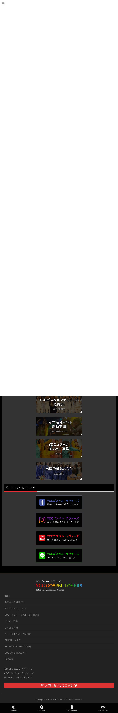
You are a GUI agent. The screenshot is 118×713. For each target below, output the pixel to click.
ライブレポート (72, 710)
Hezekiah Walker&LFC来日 (18, 646)
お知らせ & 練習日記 (15, 602)
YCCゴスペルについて (15, 608)
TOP (7, 596)
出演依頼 (9, 659)
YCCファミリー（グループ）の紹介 (22, 615)
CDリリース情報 (13, 640)
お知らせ (14, 710)
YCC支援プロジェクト (15, 653)
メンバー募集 (11, 621)
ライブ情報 (41, 710)
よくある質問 (11, 627)
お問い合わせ (103, 710)
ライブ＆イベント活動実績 (18, 634)
